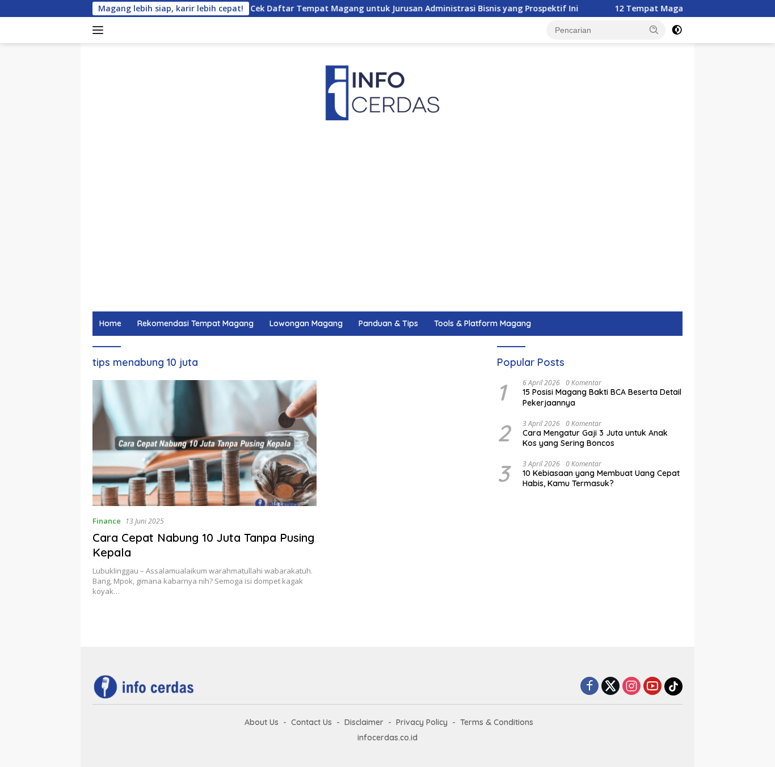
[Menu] (100, 30)
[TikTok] (673, 686)
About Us (262, 722)
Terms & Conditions (496, 722)
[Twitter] (610, 687)
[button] (654, 29)
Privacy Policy (422, 722)
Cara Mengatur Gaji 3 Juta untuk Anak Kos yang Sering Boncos (595, 437)
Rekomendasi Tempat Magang (195, 323)
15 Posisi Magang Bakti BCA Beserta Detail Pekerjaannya (602, 397)
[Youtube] (652, 687)
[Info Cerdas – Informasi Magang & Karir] (387, 91)
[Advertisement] (421, 226)
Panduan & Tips (388, 323)
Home (110, 323)
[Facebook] (589, 687)
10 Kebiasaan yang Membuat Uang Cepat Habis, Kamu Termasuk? (601, 478)
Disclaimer (364, 722)
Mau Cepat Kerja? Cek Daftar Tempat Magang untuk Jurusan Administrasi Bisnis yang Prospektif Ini (362, 8)
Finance (106, 521)
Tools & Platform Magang (482, 323)
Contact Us (311, 722)
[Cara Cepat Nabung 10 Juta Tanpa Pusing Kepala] (204, 443)
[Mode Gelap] (677, 30)
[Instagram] (631, 687)
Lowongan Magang (306, 323)
